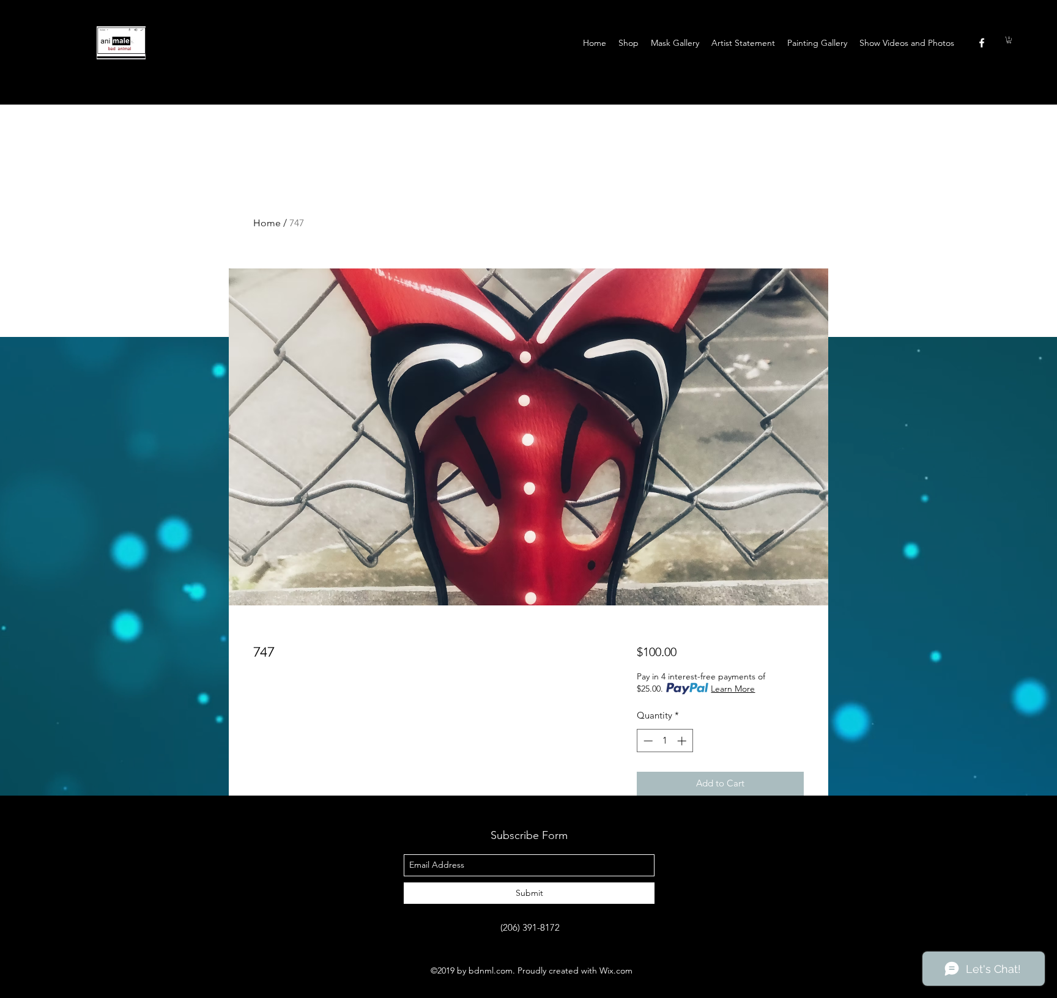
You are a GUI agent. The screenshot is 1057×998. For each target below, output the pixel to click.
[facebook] (982, 43)
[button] (1009, 40)
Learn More (733, 688)
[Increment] (683, 741)
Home (267, 223)
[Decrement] (647, 741)
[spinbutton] (665, 741)
